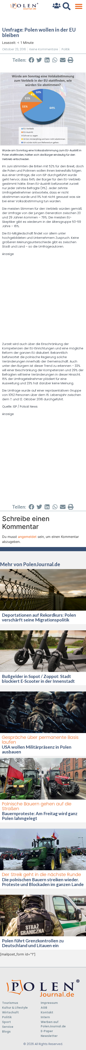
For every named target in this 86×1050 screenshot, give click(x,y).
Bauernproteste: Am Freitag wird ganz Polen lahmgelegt (39, 816)
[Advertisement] (43, 299)
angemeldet (27, 537)
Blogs (6, 1031)
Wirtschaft (10, 1012)
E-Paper (47, 1031)
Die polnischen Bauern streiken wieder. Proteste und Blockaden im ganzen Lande (43, 882)
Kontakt (47, 1012)
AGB (44, 1008)
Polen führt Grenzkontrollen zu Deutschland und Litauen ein (33, 943)
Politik (66, 49)
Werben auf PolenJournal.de (53, 1024)
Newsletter (49, 1036)
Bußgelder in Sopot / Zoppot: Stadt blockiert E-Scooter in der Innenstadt (38, 679)
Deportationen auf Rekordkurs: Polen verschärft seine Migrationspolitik (39, 617)
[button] (79, 6)
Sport (6, 1022)
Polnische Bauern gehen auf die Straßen (36, 806)
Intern (45, 1017)
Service (7, 1027)
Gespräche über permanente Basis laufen (40, 739)
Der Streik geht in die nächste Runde (41, 874)
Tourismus (10, 1003)
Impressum (49, 1003)
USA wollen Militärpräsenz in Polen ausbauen (36, 749)
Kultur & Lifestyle (15, 1008)
